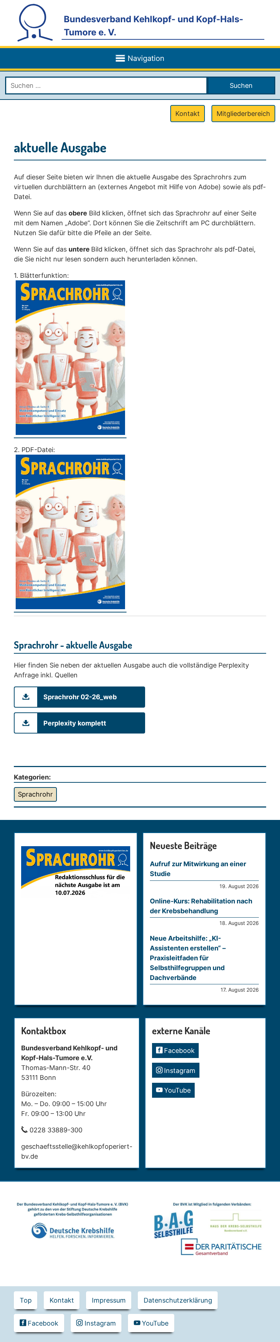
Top (26, 1300)
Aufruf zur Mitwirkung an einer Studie (198, 869)
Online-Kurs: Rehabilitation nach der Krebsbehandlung (201, 906)
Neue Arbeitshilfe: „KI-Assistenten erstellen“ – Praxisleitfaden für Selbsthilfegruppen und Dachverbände (188, 957)
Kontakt (187, 113)
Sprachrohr (35, 794)
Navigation (146, 58)
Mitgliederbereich (243, 113)
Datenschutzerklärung (178, 1300)
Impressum (109, 1300)
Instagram (179, 1070)
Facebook (179, 1050)
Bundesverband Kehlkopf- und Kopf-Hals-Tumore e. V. (153, 26)
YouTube (177, 1090)
